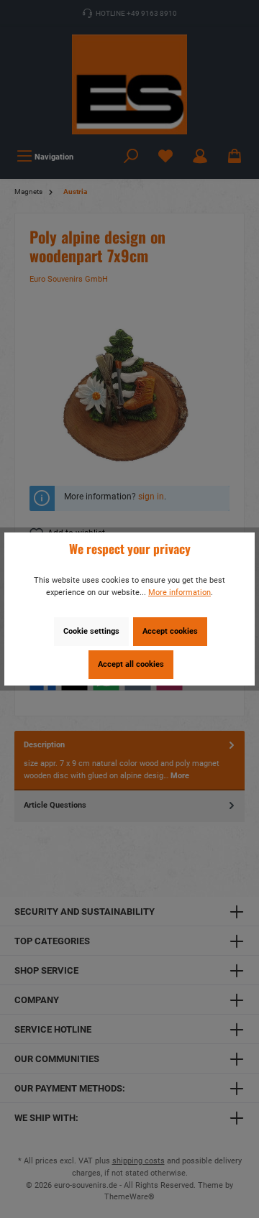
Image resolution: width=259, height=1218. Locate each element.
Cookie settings (91, 631)
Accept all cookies (131, 664)
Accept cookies (170, 631)
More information (179, 592)
